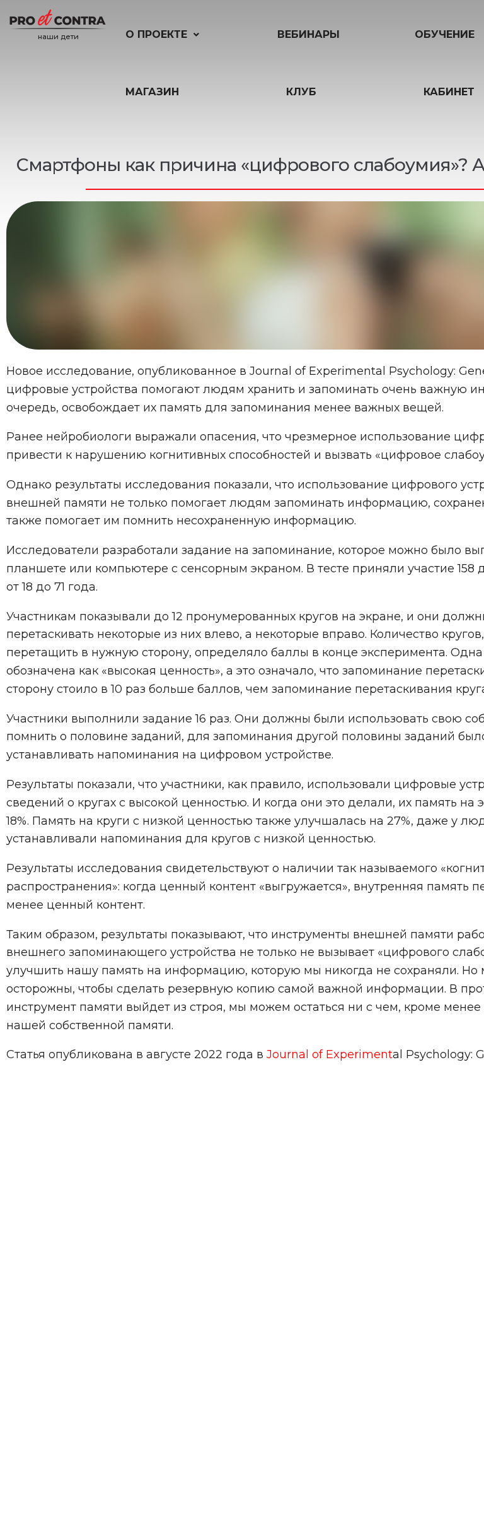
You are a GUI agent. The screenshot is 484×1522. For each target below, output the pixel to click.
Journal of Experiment (330, 1054)
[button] (163, 35)
